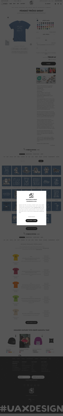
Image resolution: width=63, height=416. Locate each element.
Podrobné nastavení (31, 216)
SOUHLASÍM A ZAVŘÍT (31, 220)
